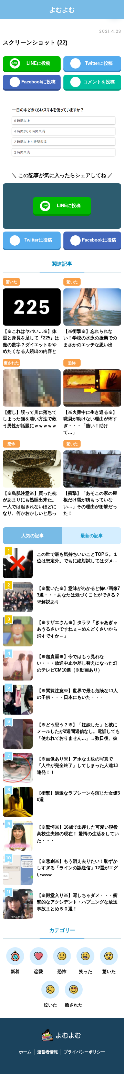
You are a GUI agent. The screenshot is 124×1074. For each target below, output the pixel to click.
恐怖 (72, 363)
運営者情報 (47, 1052)
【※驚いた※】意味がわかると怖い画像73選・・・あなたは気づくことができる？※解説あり (78, 595)
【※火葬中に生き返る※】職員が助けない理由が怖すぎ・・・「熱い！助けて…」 (90, 422)
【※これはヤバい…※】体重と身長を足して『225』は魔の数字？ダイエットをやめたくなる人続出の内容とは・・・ (31, 345)
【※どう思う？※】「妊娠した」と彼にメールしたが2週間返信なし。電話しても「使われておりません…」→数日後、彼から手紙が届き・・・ (78, 735)
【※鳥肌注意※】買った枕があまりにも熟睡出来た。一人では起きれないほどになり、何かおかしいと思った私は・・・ (29, 507)
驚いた (11, 282)
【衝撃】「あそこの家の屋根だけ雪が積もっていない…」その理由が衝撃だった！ (90, 503)
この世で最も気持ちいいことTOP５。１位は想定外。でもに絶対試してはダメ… (77, 558)
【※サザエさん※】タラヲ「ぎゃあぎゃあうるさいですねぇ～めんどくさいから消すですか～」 (77, 629)
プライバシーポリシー (84, 1052)
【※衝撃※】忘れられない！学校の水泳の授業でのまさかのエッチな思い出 (90, 338)
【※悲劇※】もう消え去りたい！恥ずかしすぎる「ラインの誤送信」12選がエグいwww (77, 868)
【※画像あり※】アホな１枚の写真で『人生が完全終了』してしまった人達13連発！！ (77, 765)
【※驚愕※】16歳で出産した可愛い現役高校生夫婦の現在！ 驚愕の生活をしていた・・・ (78, 834)
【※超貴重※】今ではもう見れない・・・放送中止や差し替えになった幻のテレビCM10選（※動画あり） (77, 663)
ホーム (25, 1052)
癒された (11, 363)
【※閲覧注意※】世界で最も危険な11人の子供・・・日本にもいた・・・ (77, 694)
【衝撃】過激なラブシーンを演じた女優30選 (78, 796)
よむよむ (62, 9)
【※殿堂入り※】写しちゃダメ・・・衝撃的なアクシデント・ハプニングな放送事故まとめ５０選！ (77, 902)
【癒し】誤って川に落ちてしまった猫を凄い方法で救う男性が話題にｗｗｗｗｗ (29, 419)
